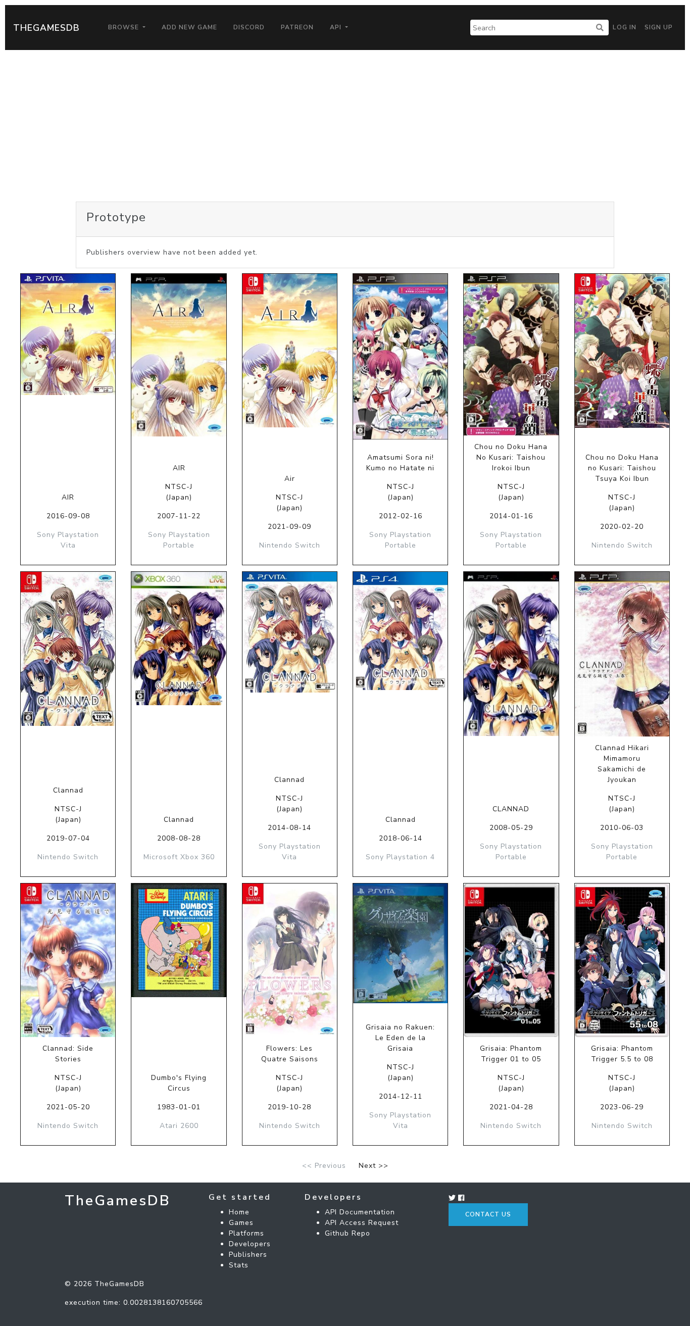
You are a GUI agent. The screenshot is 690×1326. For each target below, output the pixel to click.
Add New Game (189, 27)
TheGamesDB (46, 28)
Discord (249, 27)
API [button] (336, 27)
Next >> (373, 1165)
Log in (624, 27)
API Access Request (362, 1222)
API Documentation (360, 1212)
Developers (250, 1244)
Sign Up (659, 27)
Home (239, 1212)
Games (241, 1222)
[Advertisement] (345, 126)
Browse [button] (124, 27)
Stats (239, 1265)
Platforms (246, 1233)
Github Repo (347, 1233)
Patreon (297, 27)
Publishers (248, 1254)
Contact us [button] (488, 1214)
